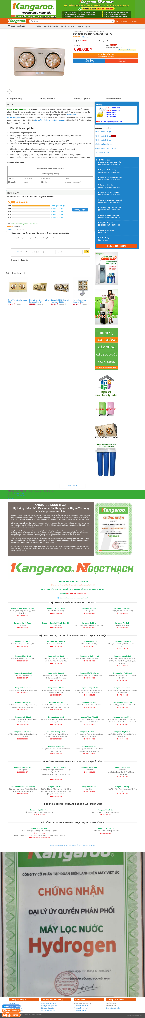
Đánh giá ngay (80, 209)
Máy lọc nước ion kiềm (80, 517)
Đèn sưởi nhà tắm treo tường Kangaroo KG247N (39, 301)
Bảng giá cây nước (47, 1008)
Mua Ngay (89, 61)
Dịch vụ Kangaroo (84, 26)
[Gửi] (112, 21)
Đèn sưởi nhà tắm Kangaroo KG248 (17, 301)
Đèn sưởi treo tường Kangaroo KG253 (79, 301)
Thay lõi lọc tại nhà (102, 152)
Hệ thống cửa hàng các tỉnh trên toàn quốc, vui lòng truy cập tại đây (72, 845)
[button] (19, 26)
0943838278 (124, 21)
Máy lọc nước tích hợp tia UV (105, 148)
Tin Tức (38, 26)
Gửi (86, 251)
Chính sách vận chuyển (81, 1005)
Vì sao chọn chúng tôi (48, 1003)
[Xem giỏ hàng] (117, 21)
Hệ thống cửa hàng (67, 26)
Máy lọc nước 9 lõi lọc (103, 140)
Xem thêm (71, 485)
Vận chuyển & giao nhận (82, 99)
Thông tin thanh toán (48, 99)
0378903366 (122, 61)
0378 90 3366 (19, 493)
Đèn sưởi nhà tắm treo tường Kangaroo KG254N (60, 301)
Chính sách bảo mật (113, 1008)
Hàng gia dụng (78, 31)
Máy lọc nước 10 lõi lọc (103, 144)
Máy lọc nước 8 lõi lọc (103, 136)
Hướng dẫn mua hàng (15, 99)
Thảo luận (10, 229)
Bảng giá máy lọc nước (49, 1005)
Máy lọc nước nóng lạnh (64, 517)
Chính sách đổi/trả (80, 1010)
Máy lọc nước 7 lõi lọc (103, 131)
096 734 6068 (21, 496)
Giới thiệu (12, 1003)
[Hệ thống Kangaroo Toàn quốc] (17, 21)
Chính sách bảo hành (114, 99)
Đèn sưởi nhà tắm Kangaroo (94, 31)
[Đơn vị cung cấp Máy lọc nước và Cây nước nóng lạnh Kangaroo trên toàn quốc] (72, 9)
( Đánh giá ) (85, 37)
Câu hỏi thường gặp (51, 26)
